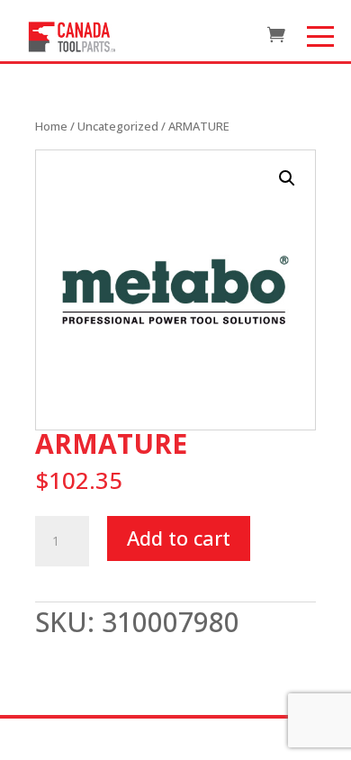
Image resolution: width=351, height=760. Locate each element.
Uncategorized (117, 126)
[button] (287, 178)
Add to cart (178, 537)
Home (51, 126)
